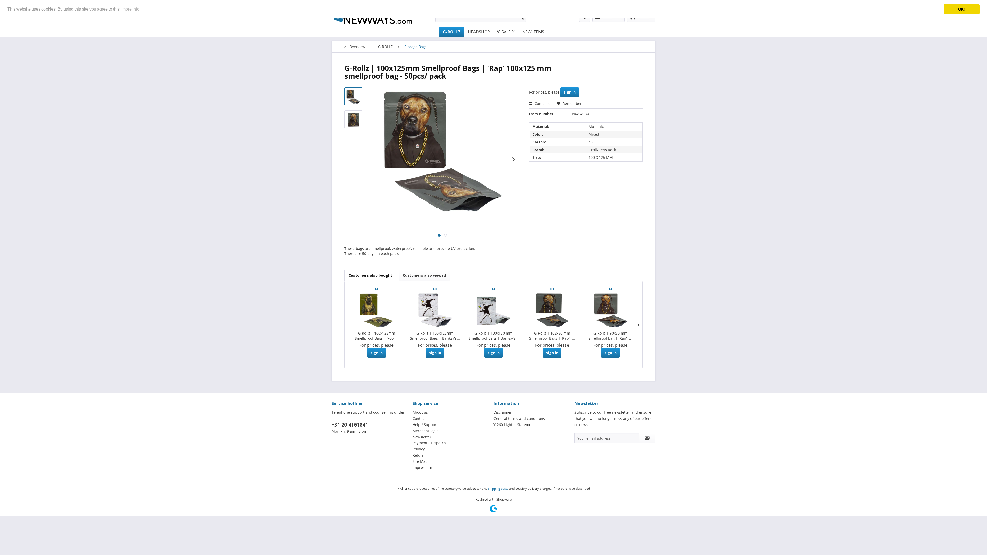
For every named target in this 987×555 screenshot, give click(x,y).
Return (418, 455)
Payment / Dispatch (429, 442)
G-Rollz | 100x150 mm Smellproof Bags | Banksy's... (493, 336)
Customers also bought (370, 275)
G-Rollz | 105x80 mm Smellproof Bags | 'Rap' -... (552, 336)
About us (420, 412)
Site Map (420, 461)
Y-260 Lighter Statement (514, 424)
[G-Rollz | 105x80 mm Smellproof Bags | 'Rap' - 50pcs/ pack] (552, 310)
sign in (569, 92)
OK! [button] (961, 9)
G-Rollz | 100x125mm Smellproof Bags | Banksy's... (435, 336)
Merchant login (426, 430)
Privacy (419, 449)
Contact (419, 418)
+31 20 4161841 (350, 424)
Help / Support (425, 424)
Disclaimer (503, 412)
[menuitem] (451, 32)
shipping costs (498, 488)
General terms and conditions (519, 418)
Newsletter (422, 436)
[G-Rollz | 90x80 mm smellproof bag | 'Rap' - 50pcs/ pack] (610, 310)
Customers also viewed (424, 275)
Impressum (422, 467)
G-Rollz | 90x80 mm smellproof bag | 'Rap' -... (610, 336)
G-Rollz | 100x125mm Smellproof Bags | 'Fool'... (376, 336)
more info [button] (130, 9)
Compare (542, 103)
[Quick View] (376, 289)
